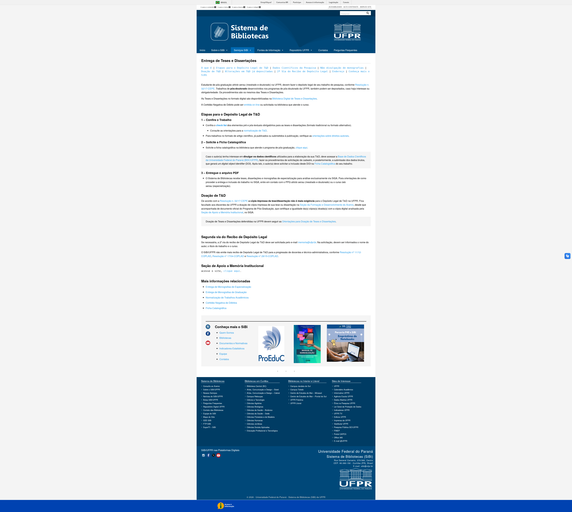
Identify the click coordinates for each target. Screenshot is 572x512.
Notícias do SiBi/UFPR (213, 396)
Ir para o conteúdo (208, 7)
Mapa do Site (209, 416)
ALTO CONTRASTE (350, 7)
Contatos (323, 50)
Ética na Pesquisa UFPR (344, 403)
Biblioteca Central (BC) (256, 386)
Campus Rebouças (255, 396)
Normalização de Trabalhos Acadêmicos (227, 297)
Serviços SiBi (241, 50)
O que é (206, 67)
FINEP (337, 430)
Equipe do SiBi (209, 413)
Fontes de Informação (268, 50)
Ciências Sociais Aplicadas (258, 427)
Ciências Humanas (255, 420)
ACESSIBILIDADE (335, 7)
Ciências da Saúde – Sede (258, 413)
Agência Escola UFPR (343, 396)
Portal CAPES (340, 434)
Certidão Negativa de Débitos (221, 302)
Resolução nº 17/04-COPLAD (228, 256)
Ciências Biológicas (255, 406)
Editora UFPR (340, 416)
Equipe (223, 353)
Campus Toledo (297, 389)
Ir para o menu (224, 7)
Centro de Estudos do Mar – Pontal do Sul (308, 396)
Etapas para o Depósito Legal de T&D (242, 67)
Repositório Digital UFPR (213, 406)
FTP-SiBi (207, 423)
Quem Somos (226, 332)
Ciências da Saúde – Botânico (259, 410)
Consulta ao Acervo (211, 386)
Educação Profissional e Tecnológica (262, 430)
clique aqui (301, 147)
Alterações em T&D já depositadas (249, 71)
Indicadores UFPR (341, 410)
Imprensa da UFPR (342, 420)
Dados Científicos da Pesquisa (294, 67)
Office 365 (338, 437)
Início (202, 50)
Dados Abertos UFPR (343, 399)
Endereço (338, 71)
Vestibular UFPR (341, 423)
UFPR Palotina (296, 399)
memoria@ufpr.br (307, 242)
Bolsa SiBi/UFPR (210, 399)
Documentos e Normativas (233, 343)
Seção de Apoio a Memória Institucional (222, 212)
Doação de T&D (211, 71)
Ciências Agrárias (254, 403)
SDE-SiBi (207, 420)
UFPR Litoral (295, 403)
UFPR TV (338, 413)
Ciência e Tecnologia (255, 399)
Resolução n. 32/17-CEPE (234, 201)
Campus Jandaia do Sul (300, 386)
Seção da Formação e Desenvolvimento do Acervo (327, 204)
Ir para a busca (238, 7)
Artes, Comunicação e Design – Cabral (263, 393)
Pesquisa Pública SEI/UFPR (346, 427)
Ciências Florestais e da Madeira (261, 416)
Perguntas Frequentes (345, 50)
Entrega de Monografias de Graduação (226, 292)
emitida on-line (252, 104)
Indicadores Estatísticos (231, 348)
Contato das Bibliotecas (213, 410)
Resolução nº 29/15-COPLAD (262, 256)
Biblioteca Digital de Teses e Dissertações (294, 98)
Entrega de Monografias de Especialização (228, 286)
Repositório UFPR (299, 50)
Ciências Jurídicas (254, 423)
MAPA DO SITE (365, 7)
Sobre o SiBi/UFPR (211, 389)
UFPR (336, 386)
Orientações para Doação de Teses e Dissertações (309, 221)
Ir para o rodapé (253, 7)
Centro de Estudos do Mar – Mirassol (306, 393)
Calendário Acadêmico (343, 389)
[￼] (208, 326)
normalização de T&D (255, 130)
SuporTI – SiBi (209, 427)
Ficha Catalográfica (324, 163)
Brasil (224, 2)
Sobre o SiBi (218, 50)
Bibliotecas (225, 338)
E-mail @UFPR (340, 440)
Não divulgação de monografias (342, 67)
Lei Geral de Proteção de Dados (347, 406)
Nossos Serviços (210, 393)
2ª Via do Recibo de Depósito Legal (302, 71)
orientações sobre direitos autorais (330, 135)
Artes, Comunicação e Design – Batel (263, 389)
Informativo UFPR (341, 393)
